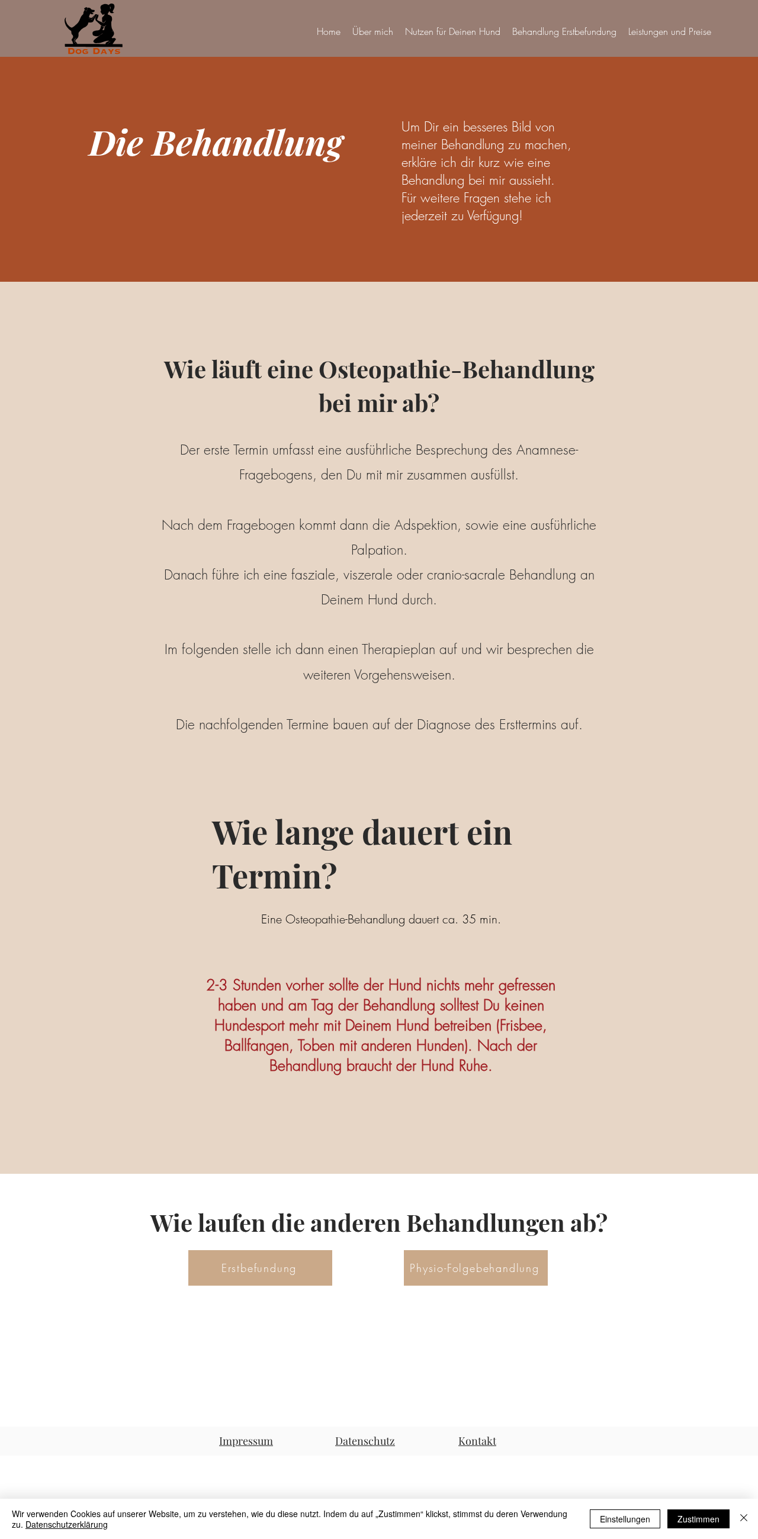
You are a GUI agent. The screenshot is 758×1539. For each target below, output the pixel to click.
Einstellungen (625, 1519)
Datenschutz (365, 1441)
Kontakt (477, 1441)
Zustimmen (698, 1519)
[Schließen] (744, 1519)
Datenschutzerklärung (66, 1524)
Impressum (246, 1441)
